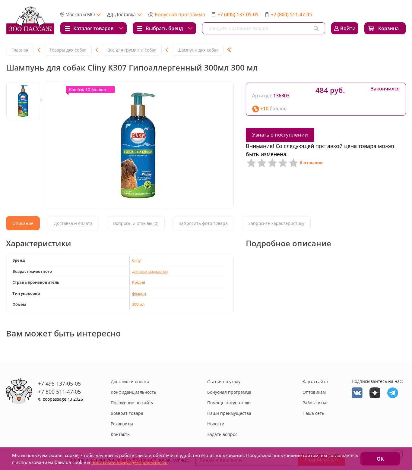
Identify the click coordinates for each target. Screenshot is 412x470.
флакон (139, 293)
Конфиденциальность (133, 392)
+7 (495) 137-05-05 (237, 14)
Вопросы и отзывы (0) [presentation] (135, 223)
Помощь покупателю (229, 402)
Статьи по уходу (223, 381)
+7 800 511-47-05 (59, 391)
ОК (380, 459)
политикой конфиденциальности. (129, 462)
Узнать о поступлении (280, 134)
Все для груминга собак (131, 50)
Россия (138, 282)
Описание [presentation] (22, 223)
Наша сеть (313, 413)
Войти (348, 28)
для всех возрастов (149, 271)
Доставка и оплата (130, 381)
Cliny (136, 260)
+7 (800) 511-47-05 (291, 14)
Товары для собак (67, 50)
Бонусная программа (180, 14)
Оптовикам (314, 392)
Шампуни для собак (197, 50)
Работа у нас (315, 402)
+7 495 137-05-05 (59, 383)
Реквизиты (122, 424)
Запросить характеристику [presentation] (276, 223)
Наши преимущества (229, 413)
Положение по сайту (132, 402)
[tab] (23, 223)
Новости (215, 424)
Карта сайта (315, 381)
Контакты (121, 434)
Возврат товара (127, 413)
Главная (19, 50)
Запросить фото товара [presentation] (203, 223)
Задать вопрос (222, 434)
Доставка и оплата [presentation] (73, 223)
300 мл (138, 304)
